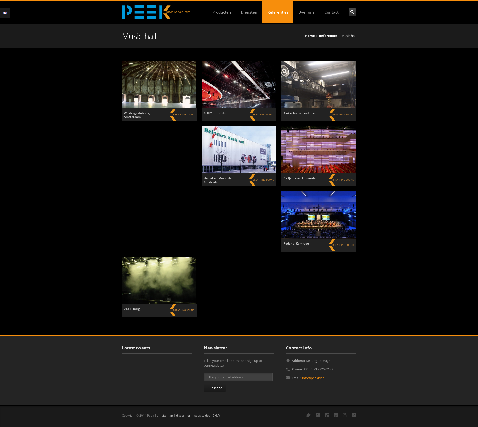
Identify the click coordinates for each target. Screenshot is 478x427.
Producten (221, 12)
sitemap (167, 415)
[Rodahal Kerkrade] (318, 215)
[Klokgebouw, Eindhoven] (318, 84)
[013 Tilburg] (159, 280)
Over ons (306, 12)
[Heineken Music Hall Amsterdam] (239, 149)
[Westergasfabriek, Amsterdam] (159, 84)
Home (310, 35)
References (328, 35)
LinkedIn (336, 415)
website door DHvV (207, 415)
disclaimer (183, 415)
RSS (354, 415)
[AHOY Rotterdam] (239, 84)
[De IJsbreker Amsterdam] (318, 149)
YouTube (345, 415)
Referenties (277, 12)
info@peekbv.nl (313, 378)
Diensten (249, 12)
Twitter (308, 415)
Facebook (318, 415)
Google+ (327, 415)
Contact (331, 12)
